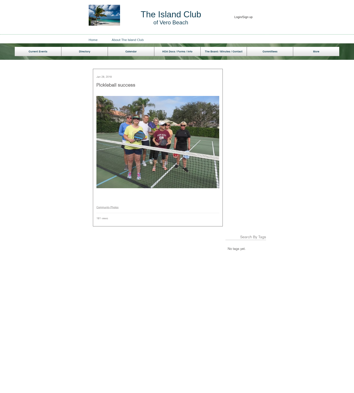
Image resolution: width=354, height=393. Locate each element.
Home (93, 40)
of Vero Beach (170, 22)
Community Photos (107, 207)
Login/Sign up (243, 17)
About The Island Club (128, 40)
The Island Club (171, 14)
